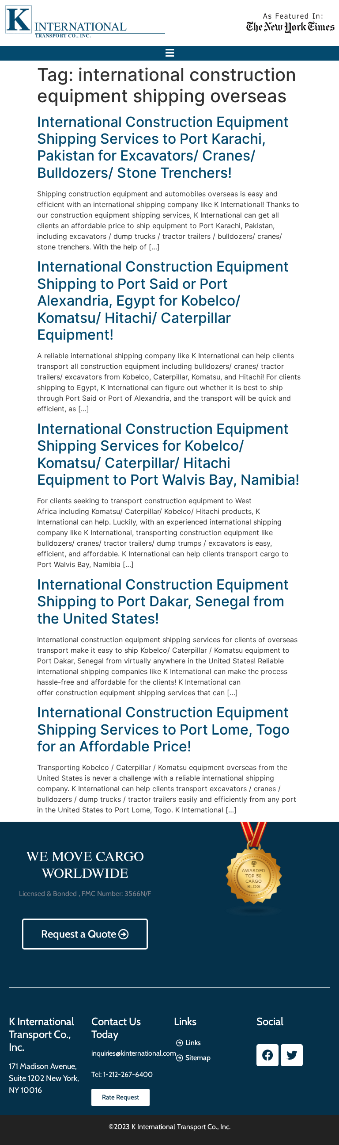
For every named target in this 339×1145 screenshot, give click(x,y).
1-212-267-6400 (127, 1074)
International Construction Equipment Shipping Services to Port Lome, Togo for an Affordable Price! (163, 729)
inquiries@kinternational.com (133, 1053)
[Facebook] (267, 1055)
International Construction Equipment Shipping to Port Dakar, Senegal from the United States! (163, 601)
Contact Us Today (116, 1028)
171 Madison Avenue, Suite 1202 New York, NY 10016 (44, 1078)
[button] (169, 53)
